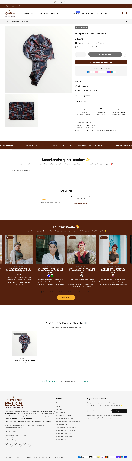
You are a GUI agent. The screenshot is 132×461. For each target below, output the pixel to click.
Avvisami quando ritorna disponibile (101, 62)
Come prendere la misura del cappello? (68, 421)
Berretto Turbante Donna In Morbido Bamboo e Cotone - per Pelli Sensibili (82, 269)
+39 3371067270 (10, 438)
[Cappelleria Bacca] (10, 13)
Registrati (119, 411)
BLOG (88, 6)
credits (61, 457)
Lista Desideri (60, 412)
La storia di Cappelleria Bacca (65, 418)
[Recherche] (113, 13)
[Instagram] (7, 6)
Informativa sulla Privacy (64, 433)
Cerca (58, 406)
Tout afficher (66, 297)
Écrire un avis (81, 199)
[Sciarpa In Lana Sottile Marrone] (24, 343)
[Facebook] (4, 6)
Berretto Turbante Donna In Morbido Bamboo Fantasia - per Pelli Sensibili (50, 269)
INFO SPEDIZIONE (106, 6)
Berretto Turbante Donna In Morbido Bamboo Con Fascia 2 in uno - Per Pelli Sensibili (19, 270)
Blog (57, 403)
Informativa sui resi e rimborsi (65, 430)
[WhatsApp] (22, 6)
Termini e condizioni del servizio (66, 427)
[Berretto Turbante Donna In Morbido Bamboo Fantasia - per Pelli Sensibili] (50, 249)
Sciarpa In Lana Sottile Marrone (25, 360)
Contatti (59, 409)
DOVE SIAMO (95, 6)
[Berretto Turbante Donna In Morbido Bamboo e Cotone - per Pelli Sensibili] (81, 249)
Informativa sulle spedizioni (64, 436)
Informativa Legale (62, 439)
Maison (7, 21)
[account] (117, 13)
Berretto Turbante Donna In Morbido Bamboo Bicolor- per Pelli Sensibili (113, 269)
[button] (39, 291)
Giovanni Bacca (79, 31)
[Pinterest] (18, 6)
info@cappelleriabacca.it (12, 440)
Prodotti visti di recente (63, 415)
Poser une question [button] (80, 203)
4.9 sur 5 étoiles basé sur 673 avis (70, 381)
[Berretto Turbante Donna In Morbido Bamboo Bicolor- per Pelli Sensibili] (113, 249)
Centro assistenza (61, 424)
